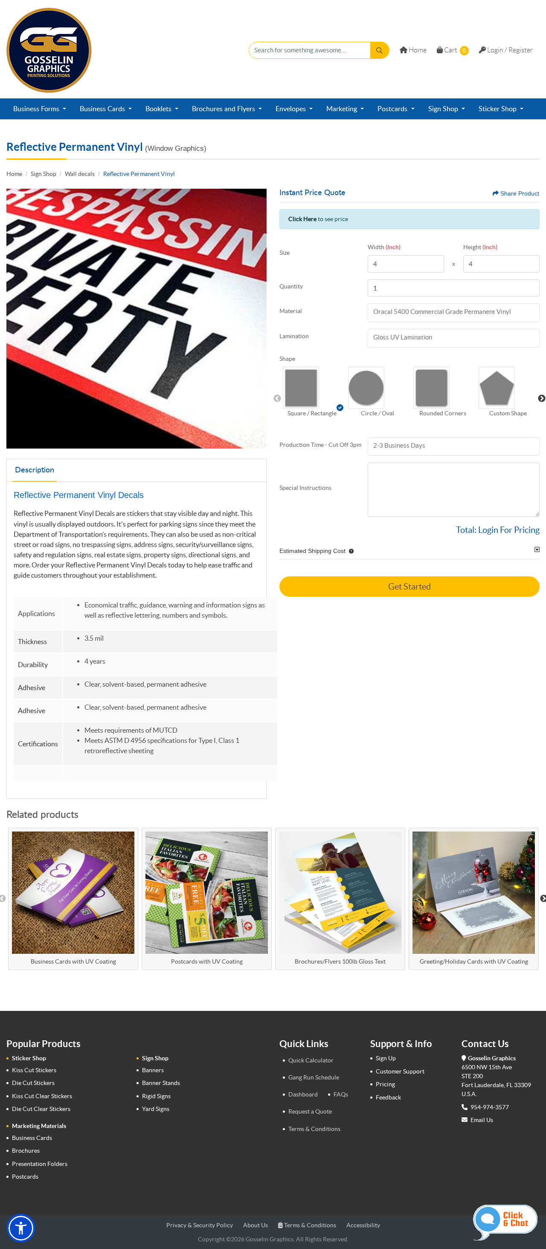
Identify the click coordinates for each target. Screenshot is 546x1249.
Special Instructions (305, 487)
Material (290, 311)
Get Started (409, 586)
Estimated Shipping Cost (312, 550)
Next (541, 398)
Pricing (385, 1084)
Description (34, 470)
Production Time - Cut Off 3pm (320, 444)
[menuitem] (39, 109)
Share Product (519, 193)
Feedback (388, 1097)
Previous (277, 398)
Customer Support (400, 1071)
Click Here (302, 219)
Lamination (294, 336)
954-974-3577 (489, 1107)
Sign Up (386, 1058)
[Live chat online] (505, 1222)
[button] (312, 388)
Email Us (481, 1120)
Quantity (291, 286)
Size (284, 252)
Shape (287, 358)
